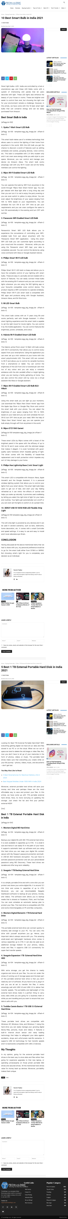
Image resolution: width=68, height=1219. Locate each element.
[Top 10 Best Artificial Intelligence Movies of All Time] (22, 596)
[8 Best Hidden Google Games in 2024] (7, 596)
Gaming (3, 601)
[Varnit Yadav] (7, 574)
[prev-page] (48, 85)
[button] (64, 2)
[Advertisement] (23, 64)
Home (2, 14)
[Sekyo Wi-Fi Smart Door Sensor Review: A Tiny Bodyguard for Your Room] (50, 71)
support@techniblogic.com (8, 1202)
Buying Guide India (10, 14)
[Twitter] (7, 78)
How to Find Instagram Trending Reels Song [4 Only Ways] (56, 110)
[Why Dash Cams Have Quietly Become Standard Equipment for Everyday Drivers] (50, 79)
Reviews (55, 69)
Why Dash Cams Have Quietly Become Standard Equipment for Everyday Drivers (59, 79)
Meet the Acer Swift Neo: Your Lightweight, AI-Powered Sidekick (59, 64)
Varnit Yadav (6, 22)
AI (17, 601)
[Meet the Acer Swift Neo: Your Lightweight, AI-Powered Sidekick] (50, 64)
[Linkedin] (16, 579)
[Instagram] (14, 579)
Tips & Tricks (56, 76)
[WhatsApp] (15, 78)
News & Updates (57, 61)
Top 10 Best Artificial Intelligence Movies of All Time (22, 604)
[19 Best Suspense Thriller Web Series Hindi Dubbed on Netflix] (37, 596)
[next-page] (50, 85)
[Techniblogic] (11, 1185)
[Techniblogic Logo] (11, 3)
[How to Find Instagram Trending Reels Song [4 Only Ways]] (57, 101)
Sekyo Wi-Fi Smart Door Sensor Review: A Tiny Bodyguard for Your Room (59, 72)
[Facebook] (3, 78)
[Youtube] (3, 1211)
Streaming (34, 601)
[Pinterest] (11, 78)
